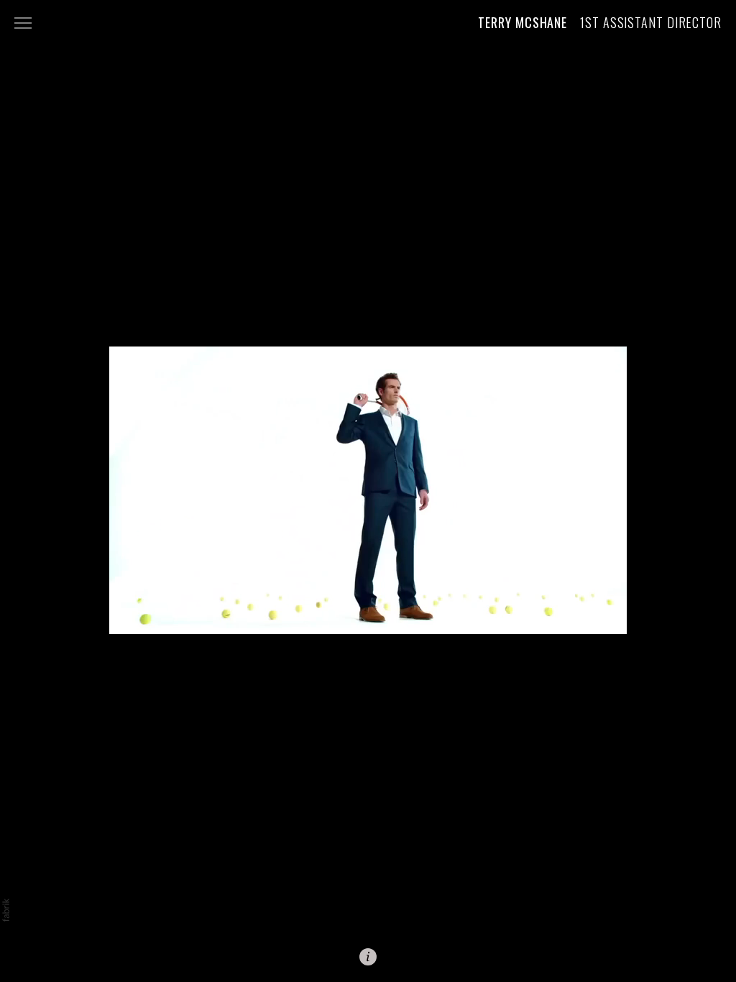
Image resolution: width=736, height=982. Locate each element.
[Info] (368, 956)
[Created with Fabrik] (6, 910)
